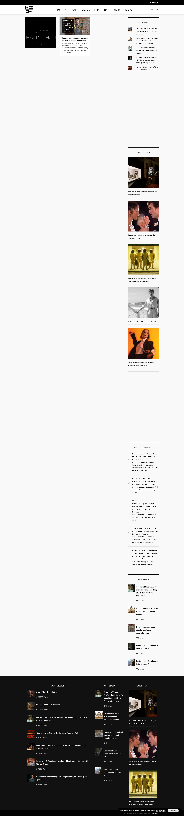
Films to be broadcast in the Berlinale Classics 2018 (57, 733)
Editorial (128, 9)
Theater (106, 9)
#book (65, 22)
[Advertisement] (144, 111)
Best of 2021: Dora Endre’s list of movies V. (112, 772)
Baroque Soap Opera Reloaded (48, 705)
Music (96, 9)
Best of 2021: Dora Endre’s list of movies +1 (112, 754)
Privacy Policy (155, 813)
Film (65, 9)
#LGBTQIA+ (66, 24)
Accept (173, 811)
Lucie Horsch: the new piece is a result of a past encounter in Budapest (147, 40)
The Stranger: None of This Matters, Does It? (142, 322)
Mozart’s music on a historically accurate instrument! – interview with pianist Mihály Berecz (145, 468)
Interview (117, 9)
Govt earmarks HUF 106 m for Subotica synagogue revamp (147, 611)
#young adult (67, 31)
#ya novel (66, 29)
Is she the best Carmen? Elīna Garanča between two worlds (147, 50)
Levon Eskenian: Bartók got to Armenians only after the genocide (147, 31)
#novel (71, 27)
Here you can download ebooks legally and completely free (145, 630)
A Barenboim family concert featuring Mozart (144, 517)
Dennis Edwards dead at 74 (47, 692)
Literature (86, 9)
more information (160, 810)
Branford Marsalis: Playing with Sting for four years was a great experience (146, 60)
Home (58, 9)
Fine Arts (74, 9)
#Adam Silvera (67, 20)
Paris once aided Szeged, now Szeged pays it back (145, 490)
